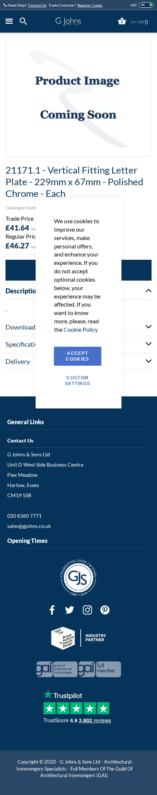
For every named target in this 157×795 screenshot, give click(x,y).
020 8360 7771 (24, 516)
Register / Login (90, 5)
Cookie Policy (81, 329)
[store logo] (68, 21)
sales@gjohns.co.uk (29, 526)
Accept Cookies (77, 356)
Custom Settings (78, 380)
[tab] (25, 21)
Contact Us (37, 5)
